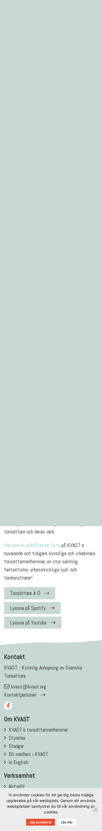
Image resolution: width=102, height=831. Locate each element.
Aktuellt (17, 786)
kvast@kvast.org (28, 686)
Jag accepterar (40, 822)
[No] (95, 809)
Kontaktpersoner (20, 694)
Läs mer (67, 822)
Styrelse (17, 737)
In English (18, 762)
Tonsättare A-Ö (25, 593)
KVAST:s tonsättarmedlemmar (38, 729)
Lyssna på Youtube (28, 622)
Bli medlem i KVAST (28, 754)
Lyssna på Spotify (28, 608)
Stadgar (16, 745)
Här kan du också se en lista (32, 545)
